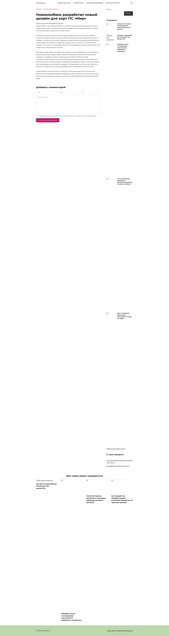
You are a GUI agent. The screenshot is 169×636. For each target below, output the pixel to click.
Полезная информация (94, 3)
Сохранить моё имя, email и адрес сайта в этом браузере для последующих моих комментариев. (67, 116)
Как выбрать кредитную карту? (118, 466)
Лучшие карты (78, 3)
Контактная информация (124, 630)
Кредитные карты (64, 3)
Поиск (109, 9)
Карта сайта (111, 630)
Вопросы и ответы (113, 3)
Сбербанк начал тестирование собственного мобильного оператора (123, 48)
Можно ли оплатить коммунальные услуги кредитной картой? (124, 26)
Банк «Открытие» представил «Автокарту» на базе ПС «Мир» (124, 315)
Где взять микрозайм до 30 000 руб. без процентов (124, 37)
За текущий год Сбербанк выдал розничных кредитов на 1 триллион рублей (122, 499)
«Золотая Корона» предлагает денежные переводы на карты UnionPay (124, 181)
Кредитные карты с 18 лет (116, 449)
